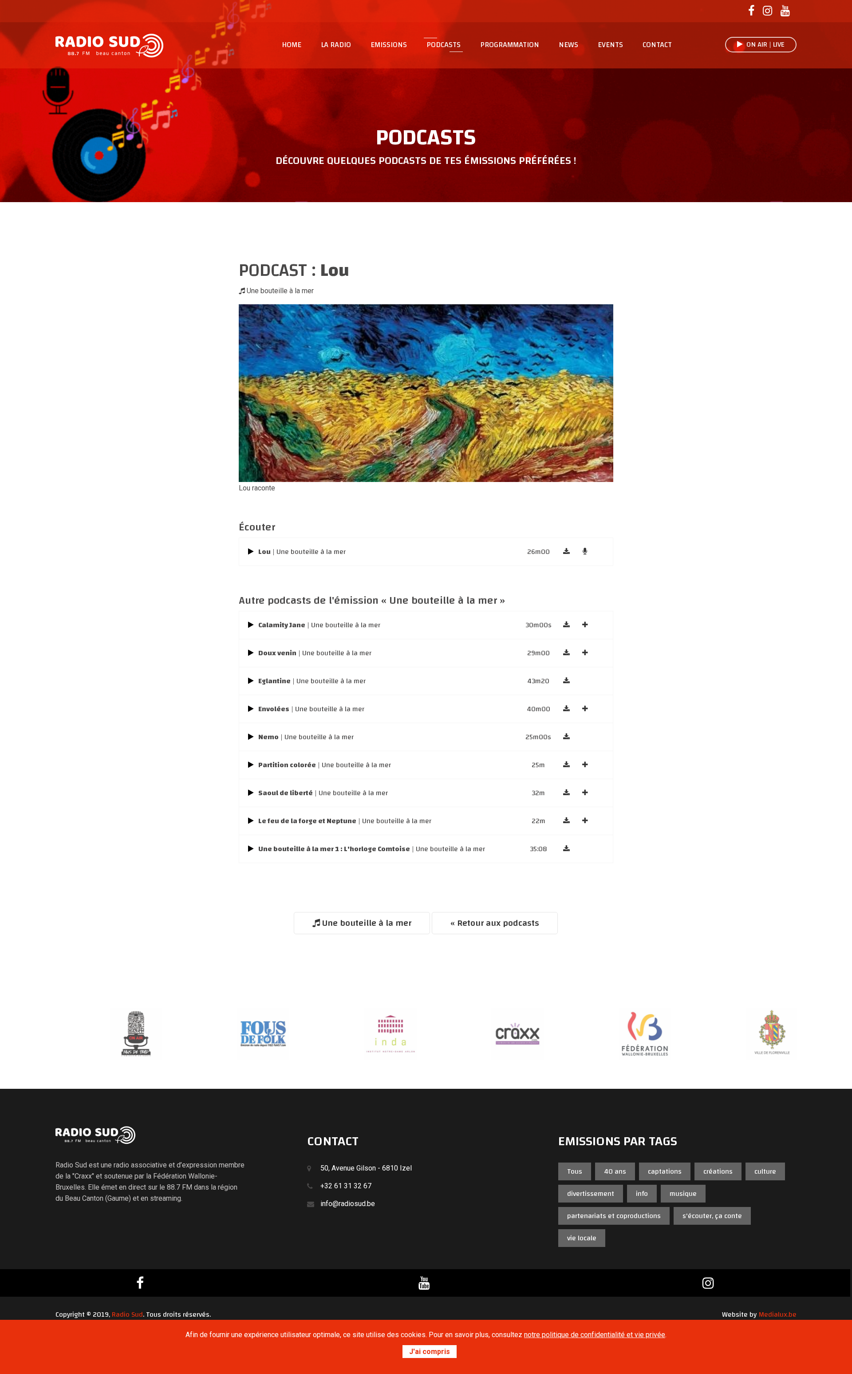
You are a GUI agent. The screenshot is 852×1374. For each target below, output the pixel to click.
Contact (657, 45)
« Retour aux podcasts (494, 923)
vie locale (581, 1238)
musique (683, 1193)
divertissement (590, 1193)
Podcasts (443, 45)
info (642, 1193)
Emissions (389, 45)
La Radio (336, 45)
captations (665, 1171)
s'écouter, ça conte (712, 1216)
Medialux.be (777, 1314)
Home (291, 45)
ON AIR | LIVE (764, 44)
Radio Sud (127, 1314)
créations (718, 1171)
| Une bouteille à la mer (302, 551)
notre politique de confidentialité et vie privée (594, 1334)
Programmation (509, 45)
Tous (574, 1171)
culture (765, 1171)
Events (610, 45)
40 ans (615, 1171)
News (568, 45)
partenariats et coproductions (614, 1216)
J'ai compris (429, 1351)
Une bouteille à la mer (365, 923)
